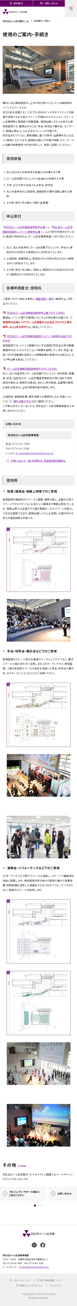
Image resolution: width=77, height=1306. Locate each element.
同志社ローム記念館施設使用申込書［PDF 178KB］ (36, 313)
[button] (35, 1205)
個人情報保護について (51, 1280)
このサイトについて (22, 1280)
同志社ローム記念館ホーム (16, 20)
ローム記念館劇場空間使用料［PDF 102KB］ (32, 368)
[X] (34, 1245)
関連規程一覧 (43, 299)
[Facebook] (42, 1245)
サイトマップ (55, 1285)
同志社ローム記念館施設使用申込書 (24, 227)
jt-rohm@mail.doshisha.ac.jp (34, 453)
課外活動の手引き (23, 401)
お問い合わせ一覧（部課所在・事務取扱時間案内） (38, 461)
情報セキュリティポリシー (32, 1285)
